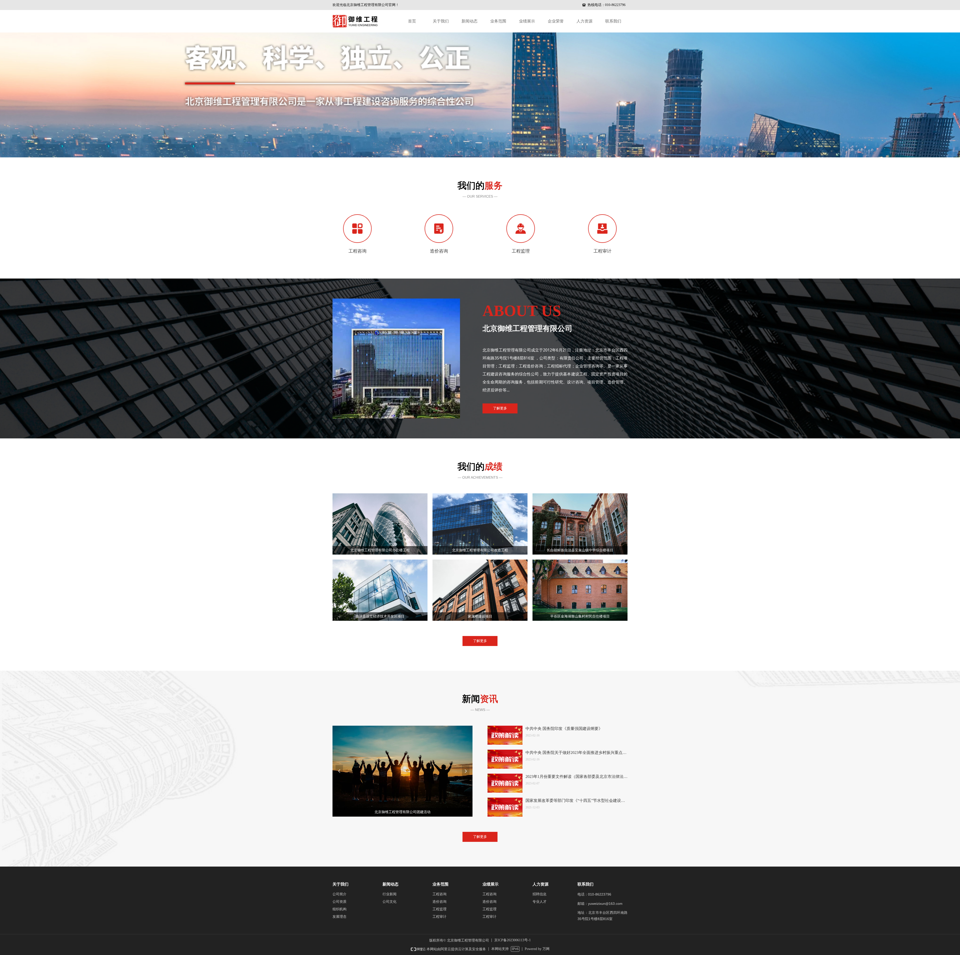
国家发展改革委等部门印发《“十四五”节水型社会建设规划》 (575, 801)
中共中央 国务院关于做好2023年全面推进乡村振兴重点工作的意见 (576, 753)
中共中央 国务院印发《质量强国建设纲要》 (564, 728)
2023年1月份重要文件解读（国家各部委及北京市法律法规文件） (577, 777)
